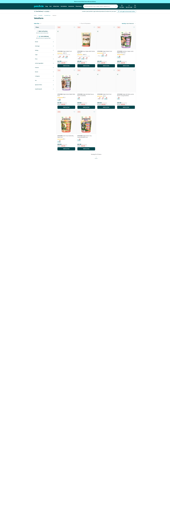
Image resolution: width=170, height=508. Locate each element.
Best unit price (43, 31)
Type (36, 54)
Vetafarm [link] (54, 15)
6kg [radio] (66, 57)
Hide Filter (36, 23)
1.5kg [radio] (63, 57)
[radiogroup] (66, 57)
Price (36, 59)
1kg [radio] (78, 98)
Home (35, 15)
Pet (36, 80)
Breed (36, 41)
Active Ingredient (39, 63)
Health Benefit (38, 89)
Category (37, 76)
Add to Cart (66, 65)
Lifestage (37, 46)
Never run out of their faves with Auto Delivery (85, 1)
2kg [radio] (102, 55)
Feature (37, 67)
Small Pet (40, 15)
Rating (36, 50)
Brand (36, 72)
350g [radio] (59, 57)
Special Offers (38, 84)
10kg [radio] (106, 55)
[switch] (37, 31)
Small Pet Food (47, 15)
